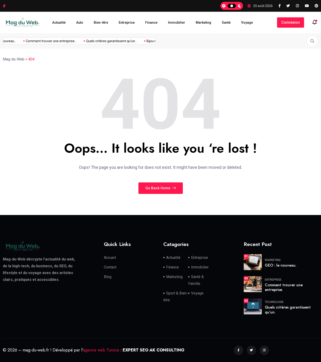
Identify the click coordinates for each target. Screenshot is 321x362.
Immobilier (176, 22)
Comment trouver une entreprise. (284, 287)
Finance (151, 22)
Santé (226, 22)
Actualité (59, 22)
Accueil (110, 257)
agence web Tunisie (101, 350)
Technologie (274, 302)
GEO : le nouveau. (280, 265)
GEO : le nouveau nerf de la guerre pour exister (43, 6)
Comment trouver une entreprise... (49, 41)
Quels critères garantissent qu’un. (288, 310)
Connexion (290, 22)
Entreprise (127, 22)
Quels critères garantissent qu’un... (109, 41)
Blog (107, 277)
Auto (79, 22)
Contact (110, 267)
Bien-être (101, 22)
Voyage (247, 22)
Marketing (203, 22)
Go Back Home (158, 188)
